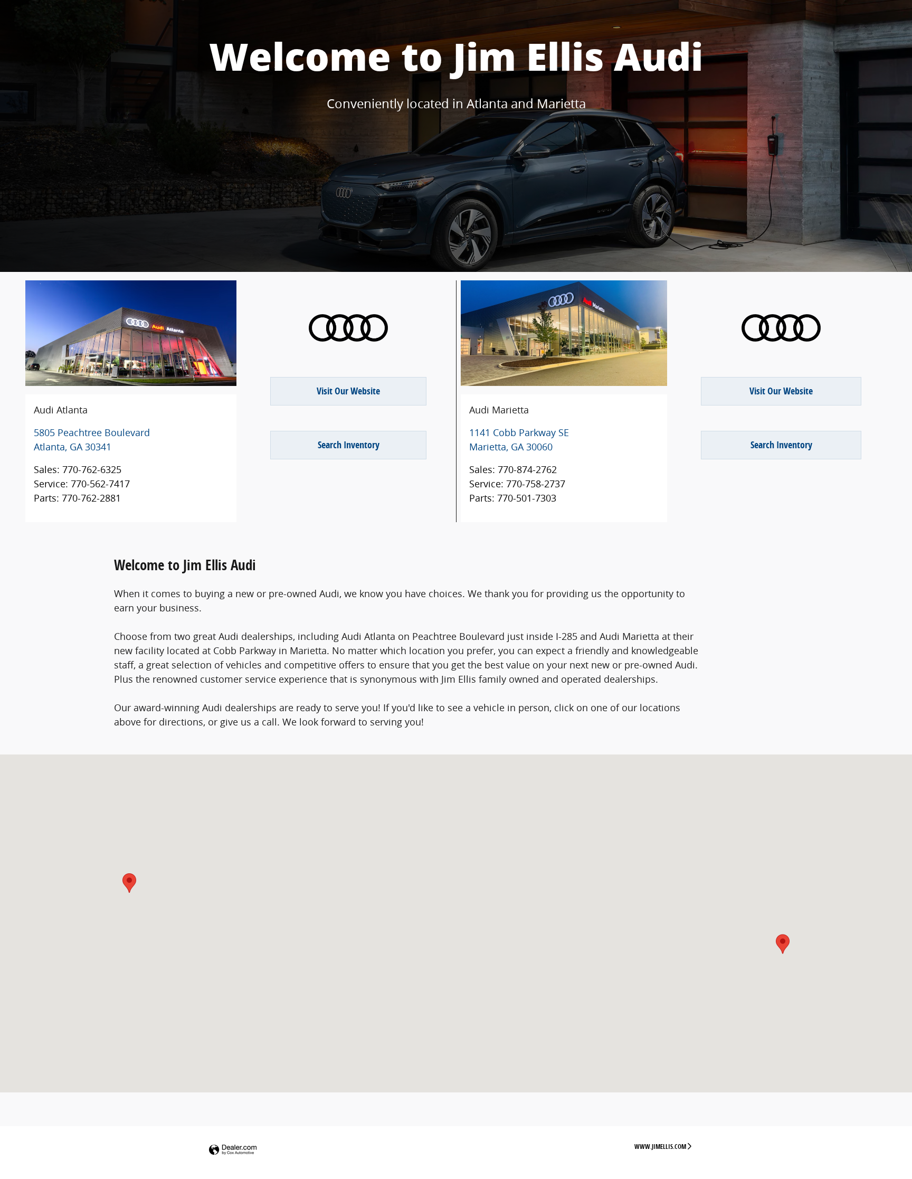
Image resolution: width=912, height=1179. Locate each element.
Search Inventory (348, 444)
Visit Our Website (348, 391)
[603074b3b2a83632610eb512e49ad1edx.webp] (348, 328)
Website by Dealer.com (232, 1150)
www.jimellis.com (660, 1146)
